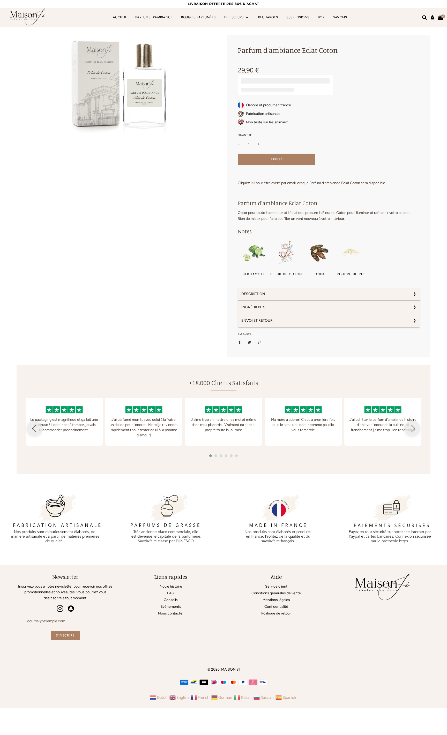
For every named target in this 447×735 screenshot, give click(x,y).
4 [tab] (227, 457)
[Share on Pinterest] (259, 342)
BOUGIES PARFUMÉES (198, 17)
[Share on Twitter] (249, 342)
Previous (34, 428)
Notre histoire (171, 586)
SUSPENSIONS (297, 17)
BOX (321, 17)
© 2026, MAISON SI (223, 669)
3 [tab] (222, 457)
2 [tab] (217, 457)
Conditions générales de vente (276, 593)
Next (412, 428)
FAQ (170, 593)
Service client (276, 586)
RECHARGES (268, 17)
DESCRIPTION (253, 294)
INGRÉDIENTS (253, 307)
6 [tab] (237, 457)
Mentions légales (276, 600)
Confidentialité (276, 606)
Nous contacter (171, 613)
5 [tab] (232, 457)
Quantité (245, 135)
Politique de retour (276, 613)
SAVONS (340, 17)
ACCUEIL (120, 17)
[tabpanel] (64, 422)
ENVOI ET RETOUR (257, 320)
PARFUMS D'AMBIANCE (154, 17)
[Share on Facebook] (241, 342)
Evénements (171, 606)
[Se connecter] (432, 17)
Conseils (171, 600)
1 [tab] (211, 457)
